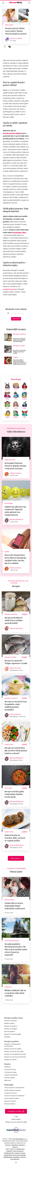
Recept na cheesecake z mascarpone (12, 1045)
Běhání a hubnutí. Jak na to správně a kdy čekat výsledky (15, 993)
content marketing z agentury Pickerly (15, 1146)
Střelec (7, 417)
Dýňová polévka (9, 1104)
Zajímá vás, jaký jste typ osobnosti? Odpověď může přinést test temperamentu (15, 511)
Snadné (24, 614)
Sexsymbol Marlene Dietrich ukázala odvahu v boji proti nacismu (15, 466)
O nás (16, 1117)
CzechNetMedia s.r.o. (19, 1139)
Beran (7, 399)
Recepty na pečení (19, 334)
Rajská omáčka (9, 1023)
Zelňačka (7, 1037)
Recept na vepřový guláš (12, 1034)
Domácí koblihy (9, 1078)
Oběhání (9, 1151)
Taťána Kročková (15, 473)
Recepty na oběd (19, 346)
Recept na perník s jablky (12, 1049)
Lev (16, 390)
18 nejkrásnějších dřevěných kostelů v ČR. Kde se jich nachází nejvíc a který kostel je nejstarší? (16, 949)
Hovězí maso (9, 744)
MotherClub (20, 1149)
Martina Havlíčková (16, 628)
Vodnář (25, 399)
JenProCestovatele (19, 1155)
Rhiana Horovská (15, 668)
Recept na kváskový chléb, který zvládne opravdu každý (19, 340)
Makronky (7, 1080)
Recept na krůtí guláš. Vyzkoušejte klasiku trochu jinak (14, 794)
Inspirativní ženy (10, 460)
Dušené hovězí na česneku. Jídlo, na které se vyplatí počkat (15, 838)
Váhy (24, 390)
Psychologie (9, 503)
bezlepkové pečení (10, 289)
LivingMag (16, 1157)
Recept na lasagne (10, 1029)
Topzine (16, 1153)
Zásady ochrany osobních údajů (16, 1122)
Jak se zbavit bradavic (11, 1098)
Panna (16, 408)
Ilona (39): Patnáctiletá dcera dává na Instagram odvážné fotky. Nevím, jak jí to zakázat (15, 559)
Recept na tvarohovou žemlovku (15, 1057)
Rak (7, 408)
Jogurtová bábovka (10, 1075)
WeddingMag (7, 1157)
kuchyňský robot (19, 232)
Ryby (24, 408)
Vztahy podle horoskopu (12, 1090)
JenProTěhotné (18, 1151)
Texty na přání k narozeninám (14, 1088)
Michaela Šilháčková (16, 519)
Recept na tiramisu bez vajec (14, 1051)
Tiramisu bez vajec (10, 1072)
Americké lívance (10, 1070)
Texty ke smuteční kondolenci (14, 1096)
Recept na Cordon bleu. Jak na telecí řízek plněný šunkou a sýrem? (16, 750)
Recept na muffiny (10, 1060)
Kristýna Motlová (15, 714)
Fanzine (22, 1153)
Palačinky (7, 1067)
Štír (16, 399)
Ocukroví (23, 1157)
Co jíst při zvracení (10, 1093)
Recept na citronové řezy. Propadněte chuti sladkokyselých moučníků (16, 706)
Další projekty (16, 1119)
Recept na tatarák (10, 1021)
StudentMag (8, 1155)
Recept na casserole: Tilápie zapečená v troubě (19, 352)
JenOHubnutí (14, 1159)
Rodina (7, 552)
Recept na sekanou (10, 1026)
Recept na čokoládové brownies (15, 1054)
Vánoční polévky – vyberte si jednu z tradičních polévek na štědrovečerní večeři (19, 362)
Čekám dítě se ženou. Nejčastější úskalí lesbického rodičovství (15, 906)
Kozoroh (7, 390)
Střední (24, 744)
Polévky (15, 357)
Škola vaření (9, 25)
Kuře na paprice (9, 1031)
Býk (25, 417)
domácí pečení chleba (12, 133)
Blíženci (16, 417)
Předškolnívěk (9, 1153)
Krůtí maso (8, 788)
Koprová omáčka (10, 1101)
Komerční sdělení (16, 38)
